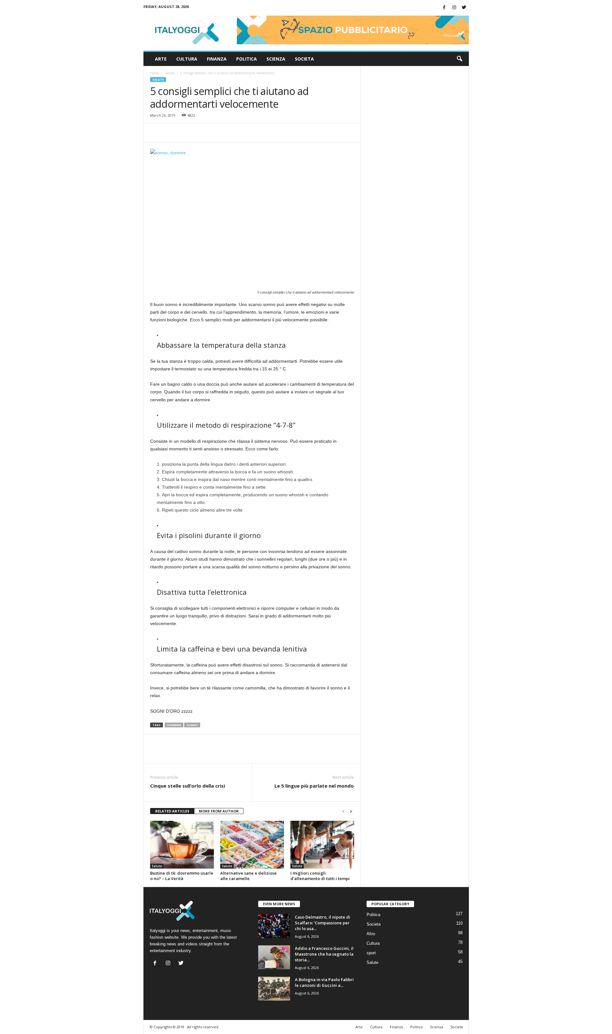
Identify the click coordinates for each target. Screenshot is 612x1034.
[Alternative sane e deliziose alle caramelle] (252, 845)
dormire (174, 725)
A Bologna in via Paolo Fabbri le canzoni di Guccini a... (324, 982)
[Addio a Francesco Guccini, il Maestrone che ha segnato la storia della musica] (274, 957)
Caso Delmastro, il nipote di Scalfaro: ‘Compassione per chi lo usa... (322, 922)
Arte (161, 59)
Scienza (275, 59)
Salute (169, 73)
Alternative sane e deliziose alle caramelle (248, 875)
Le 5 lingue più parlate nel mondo (314, 786)
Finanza (217, 59)
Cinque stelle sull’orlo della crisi (187, 786)
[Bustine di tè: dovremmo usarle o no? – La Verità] (182, 845)
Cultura (186, 59)
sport (371, 952)
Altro (371, 933)
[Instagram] (454, 7)
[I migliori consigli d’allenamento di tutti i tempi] (322, 845)
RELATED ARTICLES (172, 811)
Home (154, 73)
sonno (192, 725)
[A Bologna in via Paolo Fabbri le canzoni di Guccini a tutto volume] (274, 989)
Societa (304, 59)
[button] (459, 59)
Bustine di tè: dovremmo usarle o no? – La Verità (181, 875)
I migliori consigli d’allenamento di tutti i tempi (320, 875)
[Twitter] (464, 7)
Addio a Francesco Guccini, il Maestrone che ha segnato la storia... (324, 954)
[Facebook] (444, 7)
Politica (246, 59)
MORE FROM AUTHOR (219, 811)
